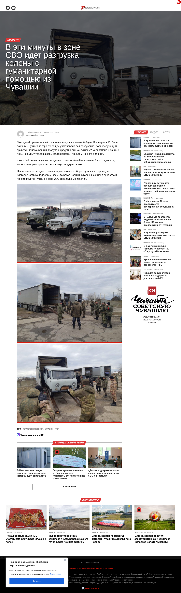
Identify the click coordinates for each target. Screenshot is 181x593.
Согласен (36, 581)
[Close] (65, 560)
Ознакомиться (55, 574)
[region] (37, 572)
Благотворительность (34, 429)
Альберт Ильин (37, 135)
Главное (49, 429)
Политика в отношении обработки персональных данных (90, 568)
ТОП (57, 429)
